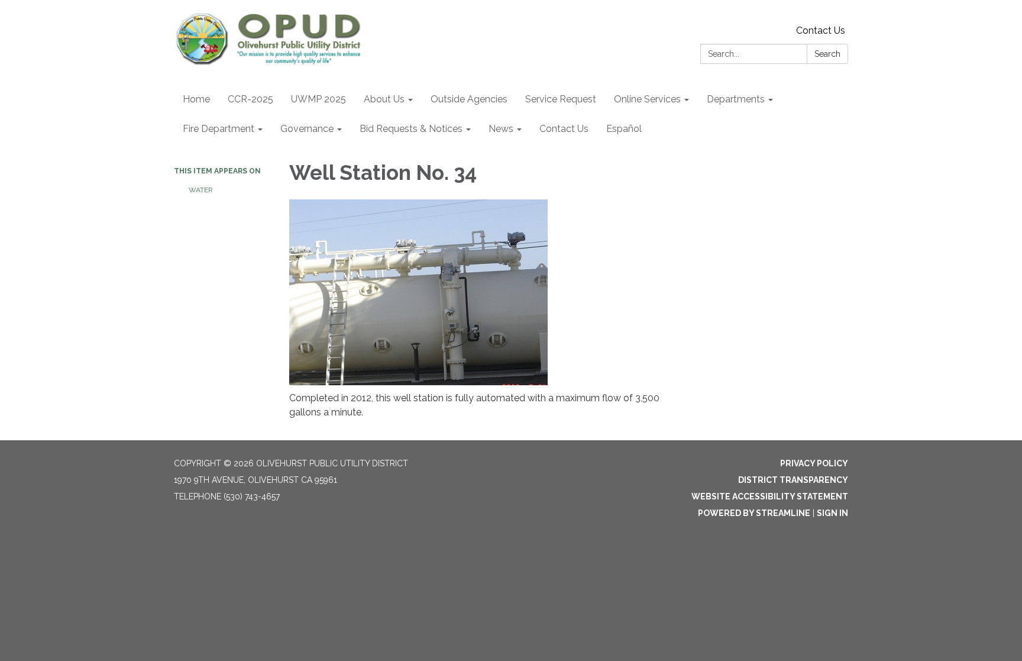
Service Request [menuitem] (560, 99)
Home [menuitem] (196, 99)
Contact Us (820, 30)
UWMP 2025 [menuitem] (318, 99)
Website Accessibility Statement (769, 496)
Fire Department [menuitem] (218, 128)
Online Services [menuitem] (647, 99)
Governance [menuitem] (307, 128)
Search (827, 54)
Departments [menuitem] (736, 99)
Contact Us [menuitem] (563, 128)
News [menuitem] (501, 128)
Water (201, 190)
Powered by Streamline (754, 513)
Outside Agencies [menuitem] (469, 99)
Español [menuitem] (624, 128)
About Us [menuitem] (384, 99)
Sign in (832, 513)
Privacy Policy (814, 463)
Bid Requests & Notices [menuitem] (411, 128)
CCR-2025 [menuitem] (250, 99)
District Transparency (793, 480)
